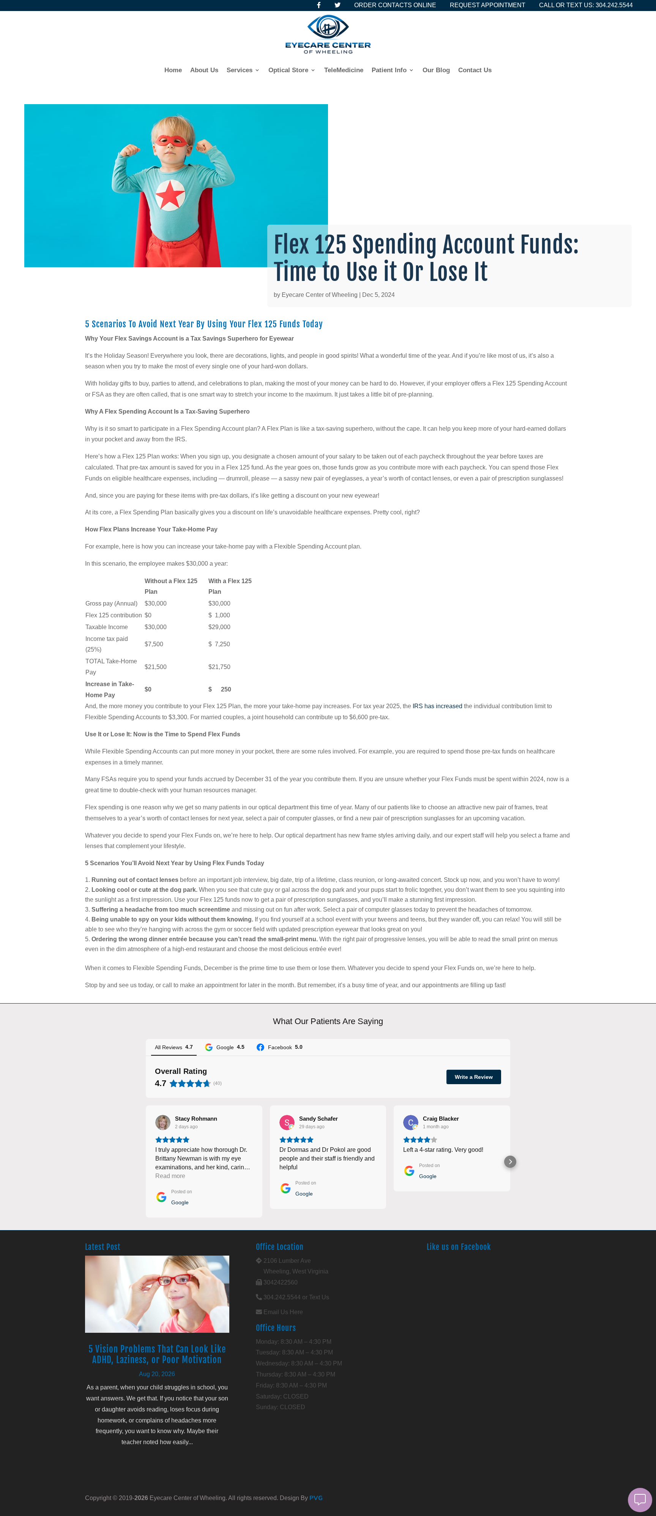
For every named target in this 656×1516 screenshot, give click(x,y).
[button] (146, 1162)
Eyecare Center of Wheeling (320, 295)
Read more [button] (170, 1176)
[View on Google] (162, 1122)
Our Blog (436, 70)
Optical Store (288, 70)
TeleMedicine (343, 70)
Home (173, 70)
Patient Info (389, 70)
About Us (204, 70)
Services (239, 70)
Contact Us (475, 70)
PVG (316, 1498)
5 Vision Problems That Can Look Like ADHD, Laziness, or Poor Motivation (157, 1354)
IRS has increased (437, 706)
